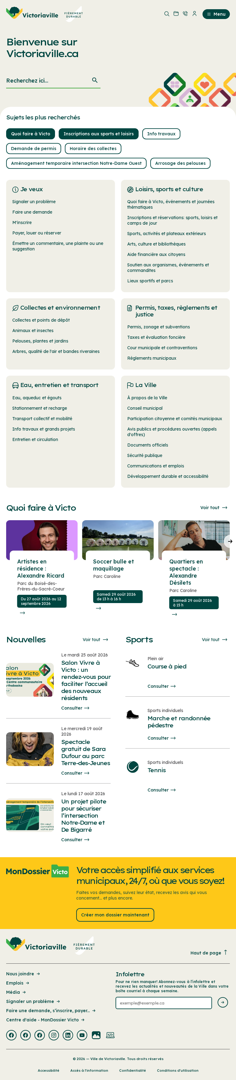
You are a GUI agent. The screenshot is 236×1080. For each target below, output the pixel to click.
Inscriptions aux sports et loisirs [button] (99, 134)
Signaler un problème (34, 201)
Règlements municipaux (151, 358)
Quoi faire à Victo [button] (30, 134)
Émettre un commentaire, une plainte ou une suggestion (57, 246)
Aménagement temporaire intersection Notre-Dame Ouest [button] (76, 163)
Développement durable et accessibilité (167, 476)
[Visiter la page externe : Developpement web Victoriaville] (110, 1036)
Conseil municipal (145, 408)
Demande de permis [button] (33, 148)
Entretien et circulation (35, 439)
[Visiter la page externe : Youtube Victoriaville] (82, 1036)
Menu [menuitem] (220, 14)
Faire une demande (32, 212)
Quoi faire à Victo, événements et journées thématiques (170, 204)
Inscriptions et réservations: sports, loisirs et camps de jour (172, 220)
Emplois (14, 983)
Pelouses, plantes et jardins (40, 341)
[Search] (94, 80)
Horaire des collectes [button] (93, 148)
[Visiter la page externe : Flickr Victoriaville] (96, 1036)
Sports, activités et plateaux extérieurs (166, 233)
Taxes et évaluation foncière (156, 337)
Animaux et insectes (32, 330)
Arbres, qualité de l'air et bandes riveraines (56, 351)
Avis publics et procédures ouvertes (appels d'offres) (172, 431)
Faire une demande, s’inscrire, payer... (48, 1010)
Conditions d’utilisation (178, 1070)
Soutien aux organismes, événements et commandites (168, 267)
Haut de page (206, 953)
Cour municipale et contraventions (162, 347)
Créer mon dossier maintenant (115, 915)
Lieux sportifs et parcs (150, 281)
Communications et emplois (155, 466)
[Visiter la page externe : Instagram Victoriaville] (54, 1036)
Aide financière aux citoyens (156, 254)
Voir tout (209, 507)
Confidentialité (132, 1070)
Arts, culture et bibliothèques (156, 244)
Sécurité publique (144, 455)
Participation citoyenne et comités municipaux (174, 418)
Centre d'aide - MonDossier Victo (42, 1020)
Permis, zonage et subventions (158, 327)
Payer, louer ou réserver (36, 233)
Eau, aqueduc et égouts (36, 398)
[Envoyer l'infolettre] (223, 1003)
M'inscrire (22, 222)
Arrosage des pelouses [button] (180, 163)
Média (13, 992)
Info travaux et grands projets (43, 429)
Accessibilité (48, 1070)
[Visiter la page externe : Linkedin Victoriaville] (68, 1036)
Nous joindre (20, 974)
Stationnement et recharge (39, 408)
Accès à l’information (89, 1070)
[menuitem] (44, 14)
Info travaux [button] (161, 134)
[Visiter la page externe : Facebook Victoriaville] (11, 1036)
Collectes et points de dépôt (41, 320)
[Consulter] (22, 613)
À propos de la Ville (147, 398)
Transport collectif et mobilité (42, 418)
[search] (53, 80)
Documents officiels (147, 445)
